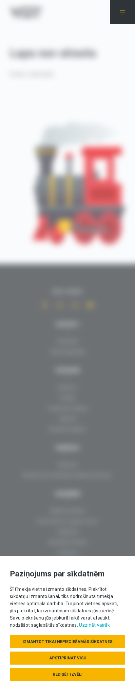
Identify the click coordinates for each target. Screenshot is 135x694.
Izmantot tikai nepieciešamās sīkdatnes (67, 641)
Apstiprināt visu (67, 658)
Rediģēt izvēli (68, 674)
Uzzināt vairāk (94, 625)
